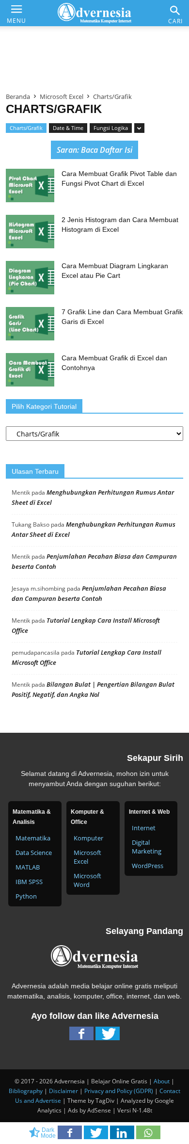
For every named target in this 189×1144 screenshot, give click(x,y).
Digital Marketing (146, 846)
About (162, 1081)
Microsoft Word (87, 880)
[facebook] (81, 1036)
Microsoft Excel (61, 96)
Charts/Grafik (26, 127)
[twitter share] (97, 1135)
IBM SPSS (29, 881)
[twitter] (107, 1036)
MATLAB (28, 867)
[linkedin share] (123, 1135)
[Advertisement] (94, 55)
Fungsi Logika (111, 127)
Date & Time (68, 127)
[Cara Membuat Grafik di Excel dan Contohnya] (30, 370)
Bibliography (26, 1091)
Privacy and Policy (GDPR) (118, 1091)
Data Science (34, 852)
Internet (144, 827)
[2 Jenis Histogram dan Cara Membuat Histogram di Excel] (30, 231)
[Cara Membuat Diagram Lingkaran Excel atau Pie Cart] (30, 277)
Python (26, 896)
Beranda (18, 96)
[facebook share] (71, 1135)
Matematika (33, 838)
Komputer (88, 838)
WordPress (147, 865)
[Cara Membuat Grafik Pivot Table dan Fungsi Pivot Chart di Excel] (30, 185)
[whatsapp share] (148, 1135)
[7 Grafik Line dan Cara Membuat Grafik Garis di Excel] (30, 323)
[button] (175, 10)
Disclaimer (63, 1091)
